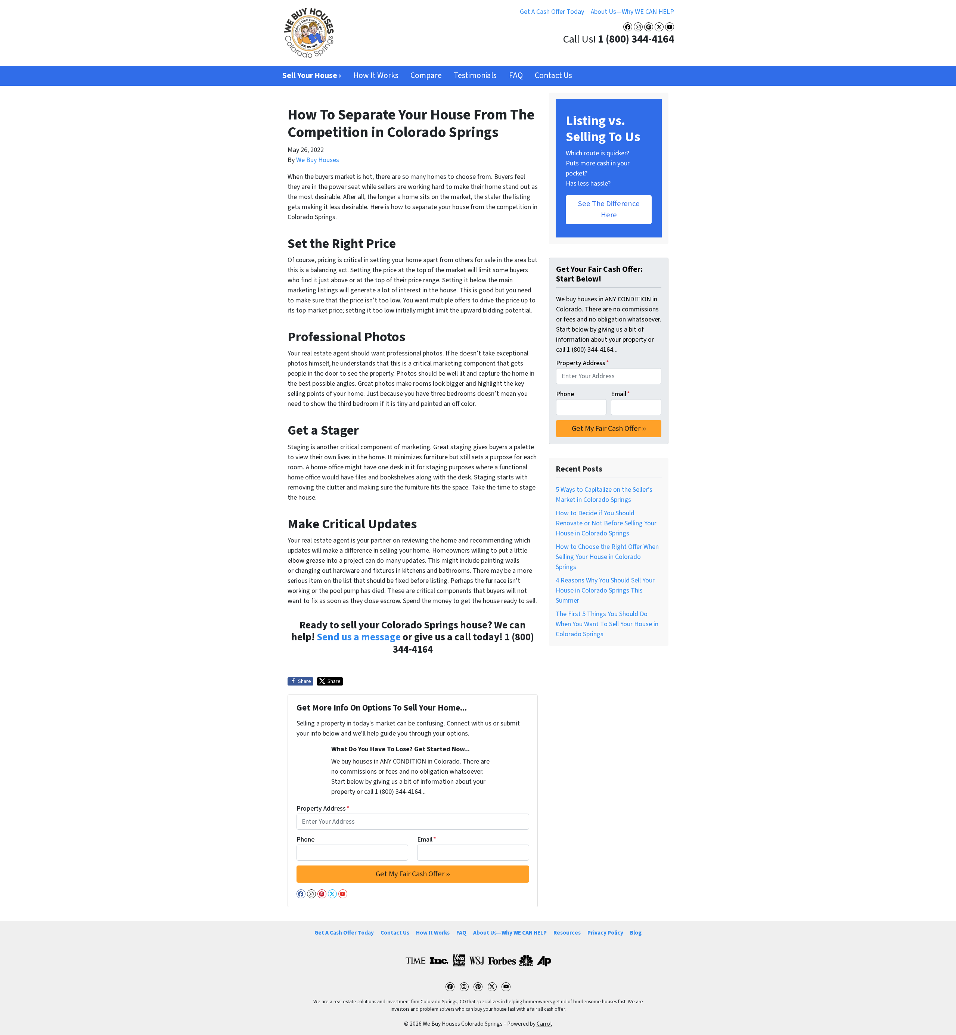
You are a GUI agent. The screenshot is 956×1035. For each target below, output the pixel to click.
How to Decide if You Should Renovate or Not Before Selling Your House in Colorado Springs (606, 523)
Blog (636, 933)
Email (426, 839)
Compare (426, 75)
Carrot (544, 1024)
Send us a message (359, 637)
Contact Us (553, 75)
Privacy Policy (605, 933)
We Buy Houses (317, 160)
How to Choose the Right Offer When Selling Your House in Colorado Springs (607, 557)
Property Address (323, 808)
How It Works (375, 75)
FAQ (516, 75)
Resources (567, 933)
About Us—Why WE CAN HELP (632, 11)
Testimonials (475, 75)
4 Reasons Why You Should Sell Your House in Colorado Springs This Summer (605, 590)
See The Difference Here (609, 209)
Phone (305, 839)
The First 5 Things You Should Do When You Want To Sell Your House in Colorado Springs (607, 624)
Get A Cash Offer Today (552, 11)
